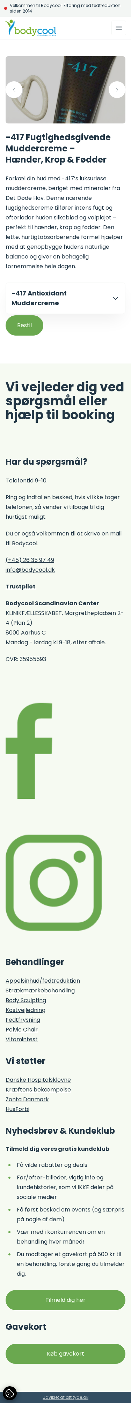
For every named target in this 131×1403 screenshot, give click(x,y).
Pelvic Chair (22, 1030)
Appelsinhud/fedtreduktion (43, 981)
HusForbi (17, 1109)
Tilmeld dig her (65, 1300)
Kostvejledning (25, 1010)
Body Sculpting (26, 1000)
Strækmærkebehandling (40, 990)
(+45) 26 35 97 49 (30, 560)
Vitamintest (22, 1039)
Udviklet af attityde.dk (65, 1397)
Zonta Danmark (27, 1099)
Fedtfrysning (23, 1020)
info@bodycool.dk (30, 570)
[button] (14, 89)
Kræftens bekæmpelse (38, 1090)
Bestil (24, 325)
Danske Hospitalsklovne (38, 1080)
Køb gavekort (65, 1354)
